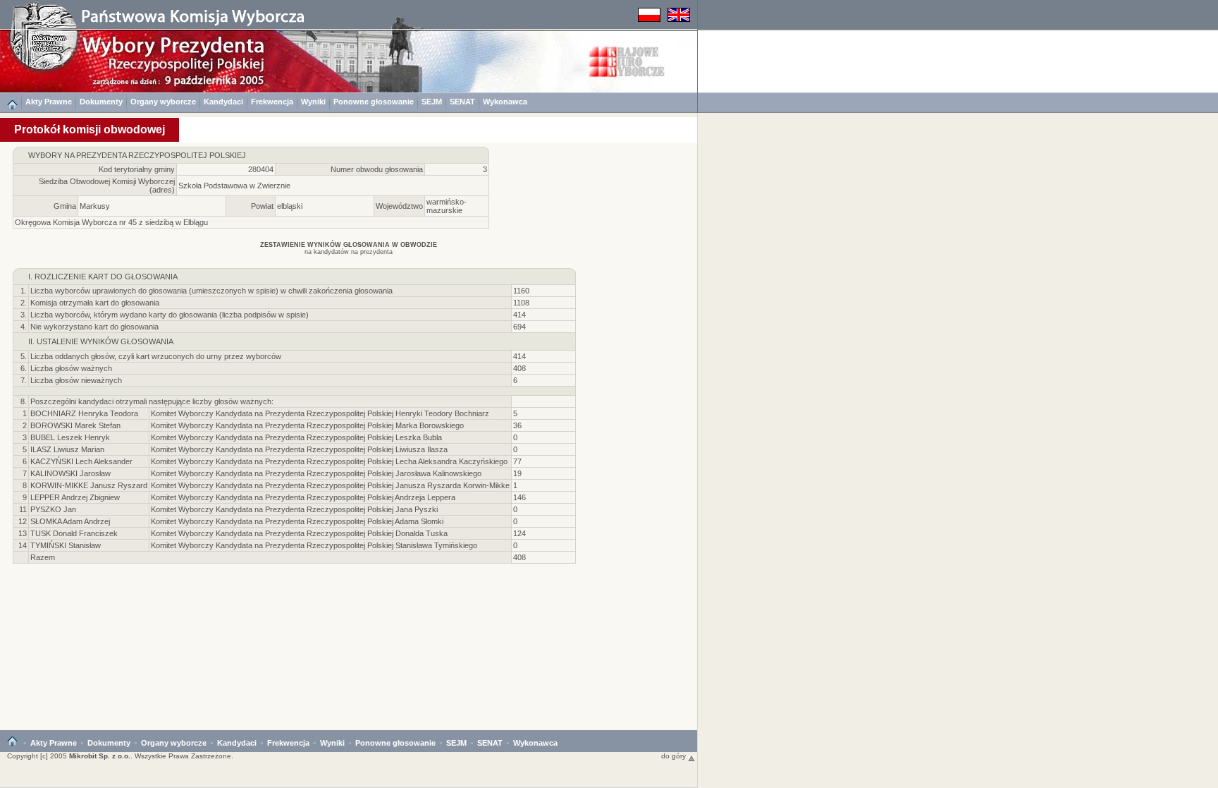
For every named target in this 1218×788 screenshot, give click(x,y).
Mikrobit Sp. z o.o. (99, 756)
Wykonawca (505, 101)
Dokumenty (101, 101)
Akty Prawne (48, 101)
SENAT (462, 101)
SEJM (432, 101)
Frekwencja (272, 101)
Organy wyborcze (163, 101)
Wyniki (313, 101)
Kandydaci (223, 101)
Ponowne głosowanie (373, 101)
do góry (674, 756)
